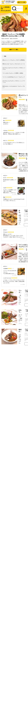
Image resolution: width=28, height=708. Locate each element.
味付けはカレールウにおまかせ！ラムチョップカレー (14, 86)
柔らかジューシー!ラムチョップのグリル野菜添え (14, 60)
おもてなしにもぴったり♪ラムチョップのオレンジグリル (14, 68)
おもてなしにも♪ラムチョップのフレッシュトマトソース (14, 81)
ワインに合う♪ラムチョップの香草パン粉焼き (13, 73)
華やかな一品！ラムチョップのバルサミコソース (14, 64)
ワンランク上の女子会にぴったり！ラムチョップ (14, 77)
